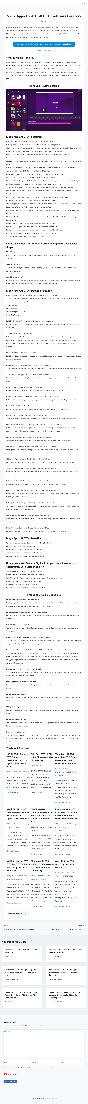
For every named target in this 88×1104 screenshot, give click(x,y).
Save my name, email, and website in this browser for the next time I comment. (30, 1068)
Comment (8, 1031)
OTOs (46, 21)
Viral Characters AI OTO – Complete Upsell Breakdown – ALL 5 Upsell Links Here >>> (64, 972)
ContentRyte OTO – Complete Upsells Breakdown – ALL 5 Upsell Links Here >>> (20, 972)
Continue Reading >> (14, 792)
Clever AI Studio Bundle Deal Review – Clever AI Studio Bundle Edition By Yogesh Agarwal (64, 995)
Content (65, 769)
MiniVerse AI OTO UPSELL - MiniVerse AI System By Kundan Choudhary (42, 866)
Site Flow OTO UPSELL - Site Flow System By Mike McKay (42, 757)
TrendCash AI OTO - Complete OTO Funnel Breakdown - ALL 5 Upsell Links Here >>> (66, 759)
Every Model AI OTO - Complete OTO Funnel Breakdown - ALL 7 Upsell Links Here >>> (66, 814)
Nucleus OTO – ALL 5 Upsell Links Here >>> (19, 928)
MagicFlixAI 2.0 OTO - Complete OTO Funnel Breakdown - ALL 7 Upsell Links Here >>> (18, 814)
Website (62, 1062)
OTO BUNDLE (59, 876)
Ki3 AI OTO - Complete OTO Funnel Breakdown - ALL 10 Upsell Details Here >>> (18, 760)
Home (41, 21)
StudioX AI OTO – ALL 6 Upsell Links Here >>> (68, 928)
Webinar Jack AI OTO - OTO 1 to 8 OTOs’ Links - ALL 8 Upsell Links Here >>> (18, 866)
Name (7, 1062)
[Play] (44, 110)
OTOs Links (26, 772)
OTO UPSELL (67, 827)
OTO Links (10, 772)
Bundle (16, 824)
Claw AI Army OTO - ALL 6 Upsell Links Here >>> (65, 864)
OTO (15, 772)
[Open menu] (84, 3)
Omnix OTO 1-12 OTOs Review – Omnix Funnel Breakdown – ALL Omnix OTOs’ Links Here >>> (21, 995)
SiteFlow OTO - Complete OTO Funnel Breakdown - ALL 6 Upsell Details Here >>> (42, 815)
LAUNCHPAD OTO (61, 772)
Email (34, 1062)
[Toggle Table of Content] (25, 913)
